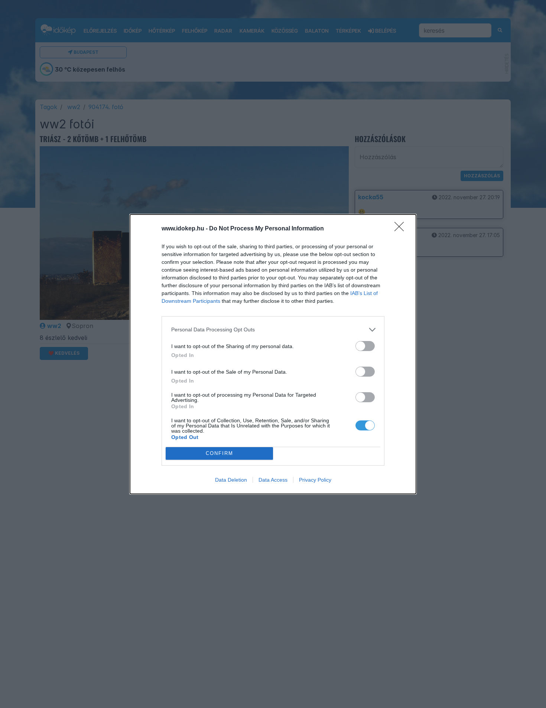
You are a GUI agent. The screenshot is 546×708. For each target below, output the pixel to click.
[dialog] (273, 354)
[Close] (401, 229)
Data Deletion (231, 480)
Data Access (273, 480)
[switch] (365, 346)
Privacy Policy (315, 480)
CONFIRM (219, 453)
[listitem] (273, 330)
